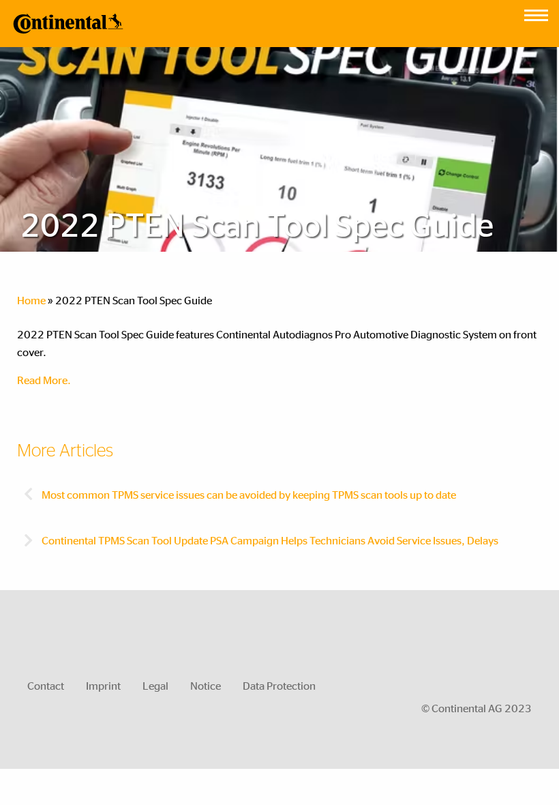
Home (31, 300)
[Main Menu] (536, 12)
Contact (45, 685)
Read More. (44, 379)
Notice (205, 685)
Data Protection (279, 685)
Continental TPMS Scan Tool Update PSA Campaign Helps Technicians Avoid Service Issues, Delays (269, 540)
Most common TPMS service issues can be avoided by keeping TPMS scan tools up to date (248, 494)
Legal (155, 685)
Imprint (103, 685)
